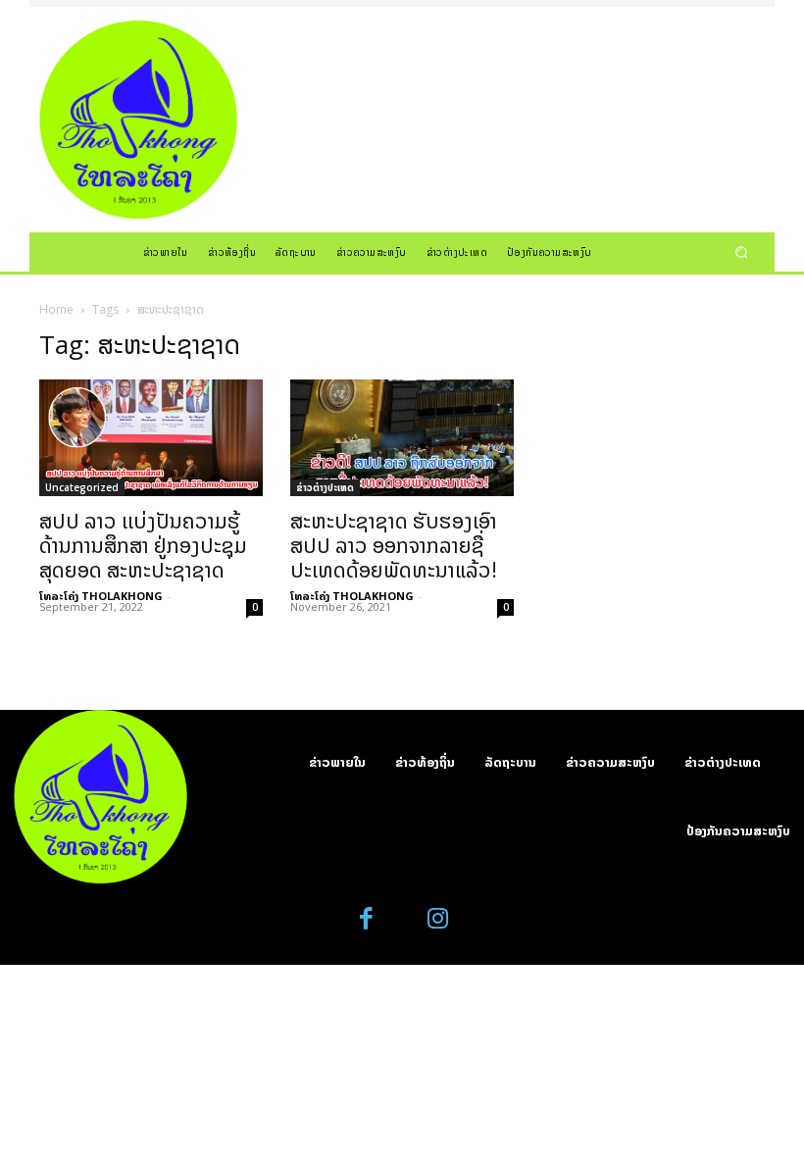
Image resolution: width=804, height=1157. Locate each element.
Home (56, 309)
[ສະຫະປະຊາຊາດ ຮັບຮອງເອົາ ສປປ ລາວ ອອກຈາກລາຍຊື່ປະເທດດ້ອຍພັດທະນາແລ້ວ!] (402, 437)
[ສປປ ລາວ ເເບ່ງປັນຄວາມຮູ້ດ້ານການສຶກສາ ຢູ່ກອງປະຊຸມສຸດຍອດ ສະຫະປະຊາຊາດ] (151, 437)
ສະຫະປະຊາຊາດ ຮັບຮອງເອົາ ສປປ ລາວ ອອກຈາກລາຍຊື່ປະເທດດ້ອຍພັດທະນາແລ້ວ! (393, 545)
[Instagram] (438, 919)
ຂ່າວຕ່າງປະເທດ (325, 487)
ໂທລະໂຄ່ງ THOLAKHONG (101, 595)
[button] (742, 251)
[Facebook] (367, 919)
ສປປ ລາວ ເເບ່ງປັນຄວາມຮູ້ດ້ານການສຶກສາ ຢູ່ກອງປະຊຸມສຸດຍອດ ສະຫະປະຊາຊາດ (143, 545)
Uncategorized (82, 487)
